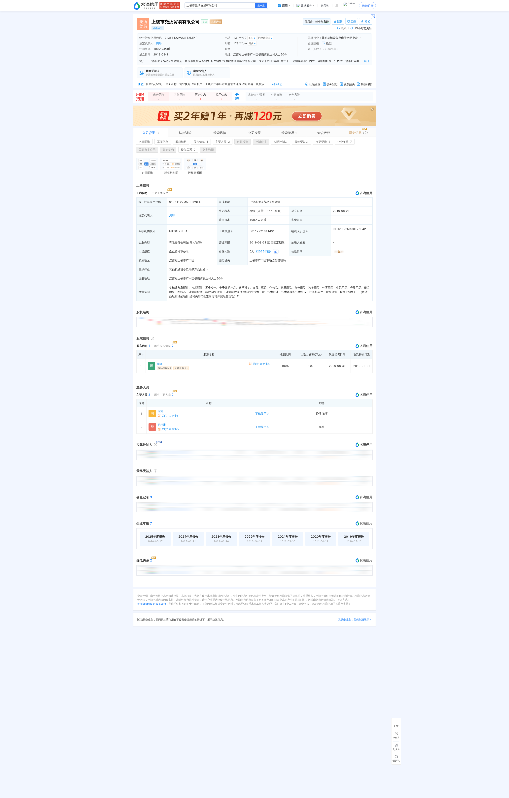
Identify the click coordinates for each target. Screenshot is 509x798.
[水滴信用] (146, 5)
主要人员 (222, 141)
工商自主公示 (147, 149)
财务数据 (208, 149)
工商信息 (162, 141)
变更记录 (323, 141)
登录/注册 (367, 5)
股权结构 (181, 141)
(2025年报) (263, 251)
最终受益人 (302, 141)
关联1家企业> (261, 364)
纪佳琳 (162, 424)
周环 (159, 43)
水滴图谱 (144, 141)
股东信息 (201, 141)
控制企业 (260, 141)
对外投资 (242, 141)
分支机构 (168, 149)
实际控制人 (281, 141)
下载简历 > (262, 413)
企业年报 (344, 141)
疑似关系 (188, 149)
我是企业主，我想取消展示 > (355, 619)
